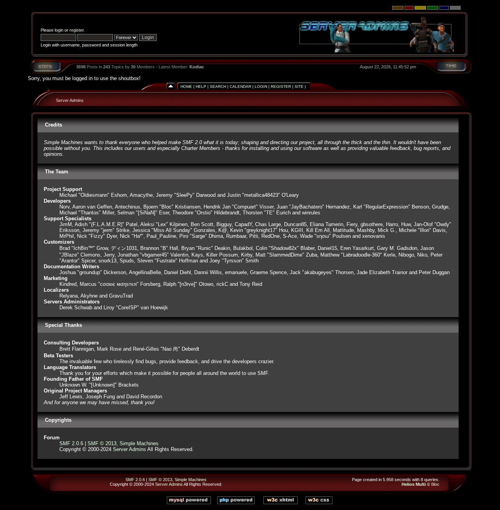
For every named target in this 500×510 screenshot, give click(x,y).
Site (299, 86)
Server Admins (70, 100)
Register (281, 86)
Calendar (240, 86)
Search (218, 86)
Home (186, 86)
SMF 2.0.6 (71, 443)
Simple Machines (139, 443)
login (59, 30)
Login (261, 86)
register (77, 30)
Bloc (435, 484)
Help (201, 86)
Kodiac (196, 66)
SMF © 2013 (102, 443)
